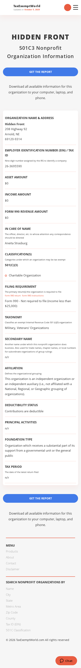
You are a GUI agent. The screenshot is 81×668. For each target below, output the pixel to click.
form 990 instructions (33, 295)
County (10, 618)
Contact (11, 563)
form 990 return (13, 295)
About (10, 557)
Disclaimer (12, 569)
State (9, 600)
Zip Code (12, 612)
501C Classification (18, 630)
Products (12, 551)
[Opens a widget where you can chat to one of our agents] (66, 661)
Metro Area (13, 606)
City (8, 595)
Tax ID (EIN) (13, 624)
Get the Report (40, 72)
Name (10, 589)
